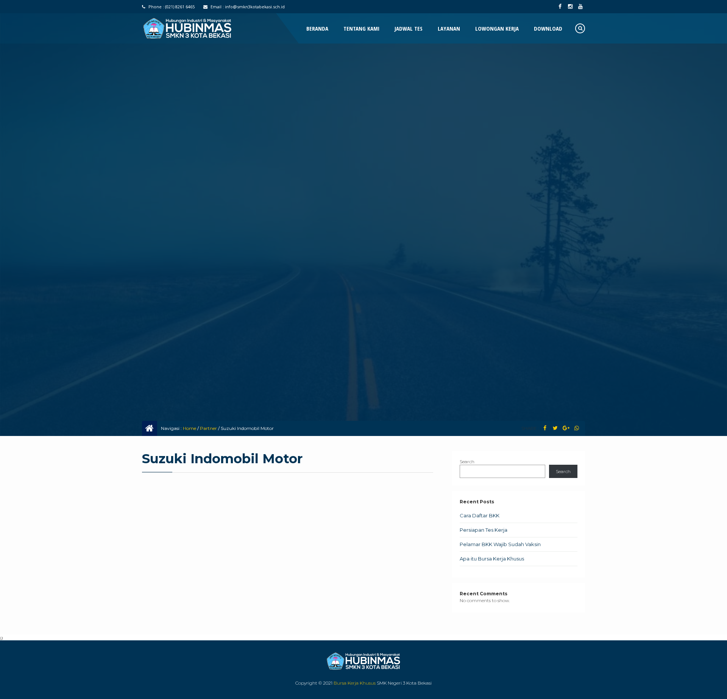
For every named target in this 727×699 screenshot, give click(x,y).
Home (189, 428)
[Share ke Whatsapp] (576, 428)
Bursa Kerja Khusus (355, 683)
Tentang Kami (361, 28)
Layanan (449, 28)
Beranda (317, 28)
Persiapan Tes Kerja (483, 530)
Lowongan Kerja (497, 28)
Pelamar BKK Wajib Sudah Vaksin (500, 544)
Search (467, 461)
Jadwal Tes (409, 28)
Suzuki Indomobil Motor (222, 459)
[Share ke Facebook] (544, 428)
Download (548, 28)
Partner (208, 428)
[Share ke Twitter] (555, 428)
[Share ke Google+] (566, 428)
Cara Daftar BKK (479, 515)
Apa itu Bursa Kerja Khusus (492, 559)
